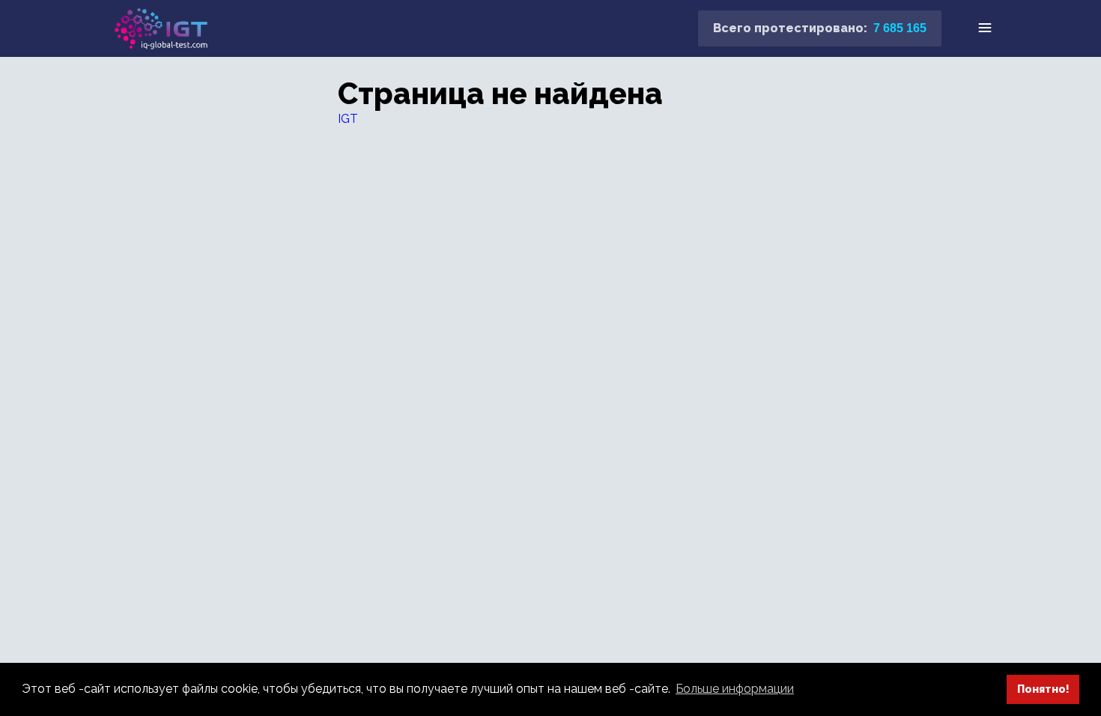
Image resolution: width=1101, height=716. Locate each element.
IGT (348, 119)
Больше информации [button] (735, 689)
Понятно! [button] (1043, 688)
